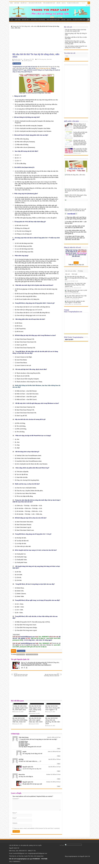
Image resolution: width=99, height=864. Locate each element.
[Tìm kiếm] (89, 3)
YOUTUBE (44, 859)
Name (15, 813)
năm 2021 (25, 68)
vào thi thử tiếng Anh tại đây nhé (32, 769)
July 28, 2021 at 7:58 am (54, 759)
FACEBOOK (36, 859)
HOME (11, 2)
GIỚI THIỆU (16, 2)
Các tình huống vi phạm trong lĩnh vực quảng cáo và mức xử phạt (76, 46)
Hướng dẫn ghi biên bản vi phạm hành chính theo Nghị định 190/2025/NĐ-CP (80, 134)
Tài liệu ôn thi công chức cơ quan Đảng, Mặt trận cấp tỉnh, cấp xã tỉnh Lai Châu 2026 (75, 42)
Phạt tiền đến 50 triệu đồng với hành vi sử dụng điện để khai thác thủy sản (76, 278)
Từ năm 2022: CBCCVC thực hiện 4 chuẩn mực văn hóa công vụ (76, 296)
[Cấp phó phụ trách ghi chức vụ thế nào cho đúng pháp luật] (65, 290)
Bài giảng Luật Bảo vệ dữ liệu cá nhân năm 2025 (76, 38)
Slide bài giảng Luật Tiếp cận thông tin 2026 (76, 34)
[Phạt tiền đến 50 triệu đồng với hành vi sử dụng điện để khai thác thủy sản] (65, 276)
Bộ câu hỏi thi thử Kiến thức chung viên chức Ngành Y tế (52, 707)
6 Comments (17, 60)
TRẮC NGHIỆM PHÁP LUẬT (49, 2)
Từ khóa (80, 271)
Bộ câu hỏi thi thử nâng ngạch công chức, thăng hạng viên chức (35, 708)
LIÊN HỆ (58, 2)
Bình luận (74, 274)
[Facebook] (87, 5)
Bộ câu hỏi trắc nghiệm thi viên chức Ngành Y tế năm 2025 (75, 302)
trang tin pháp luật (78, 264)
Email (15, 818)
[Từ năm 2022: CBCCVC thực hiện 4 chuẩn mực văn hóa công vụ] (65, 295)
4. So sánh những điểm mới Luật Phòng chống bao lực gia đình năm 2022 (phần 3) (75, 232)
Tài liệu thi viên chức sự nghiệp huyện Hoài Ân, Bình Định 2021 (20, 707)
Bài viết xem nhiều (70, 271)
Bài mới (67, 274)
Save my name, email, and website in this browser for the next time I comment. (37, 828)
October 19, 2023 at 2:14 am (53, 774)
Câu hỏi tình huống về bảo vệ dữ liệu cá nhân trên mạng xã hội (75, 30)
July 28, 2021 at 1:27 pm (54, 766)
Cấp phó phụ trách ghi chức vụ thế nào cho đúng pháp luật (76, 291)
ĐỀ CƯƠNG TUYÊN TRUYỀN (35, 2)
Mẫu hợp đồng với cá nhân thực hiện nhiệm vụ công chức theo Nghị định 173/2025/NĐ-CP (80, 126)
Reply (59, 748)
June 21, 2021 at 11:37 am (53, 737)
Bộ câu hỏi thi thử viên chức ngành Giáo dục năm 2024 (21, 674)
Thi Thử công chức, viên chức (28, 26)
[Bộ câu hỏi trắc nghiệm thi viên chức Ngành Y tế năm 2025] (65, 301)
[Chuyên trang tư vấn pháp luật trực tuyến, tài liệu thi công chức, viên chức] (49, 11)
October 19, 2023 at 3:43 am (53, 781)
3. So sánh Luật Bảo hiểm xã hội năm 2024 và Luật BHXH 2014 (75, 226)
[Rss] (86, 5)
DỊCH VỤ (64, 2)
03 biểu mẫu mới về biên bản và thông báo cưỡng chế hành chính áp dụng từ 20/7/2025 (79, 142)
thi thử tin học (20, 654)
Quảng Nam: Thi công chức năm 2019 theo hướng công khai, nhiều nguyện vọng (75, 285)
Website (15, 823)
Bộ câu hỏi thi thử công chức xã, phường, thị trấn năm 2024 (52, 720)
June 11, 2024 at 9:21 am (54, 751)
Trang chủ (15, 26)
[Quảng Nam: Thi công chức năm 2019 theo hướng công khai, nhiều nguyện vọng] (65, 283)
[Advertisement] (36, 41)
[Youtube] (89, 5)
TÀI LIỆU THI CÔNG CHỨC (73, 2)
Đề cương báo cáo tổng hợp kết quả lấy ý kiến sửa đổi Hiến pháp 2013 (80, 150)
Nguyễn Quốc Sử (18, 59)
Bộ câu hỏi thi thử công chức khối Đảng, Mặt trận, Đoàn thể (51, 674)
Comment (16, 798)
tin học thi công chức (32, 654)
